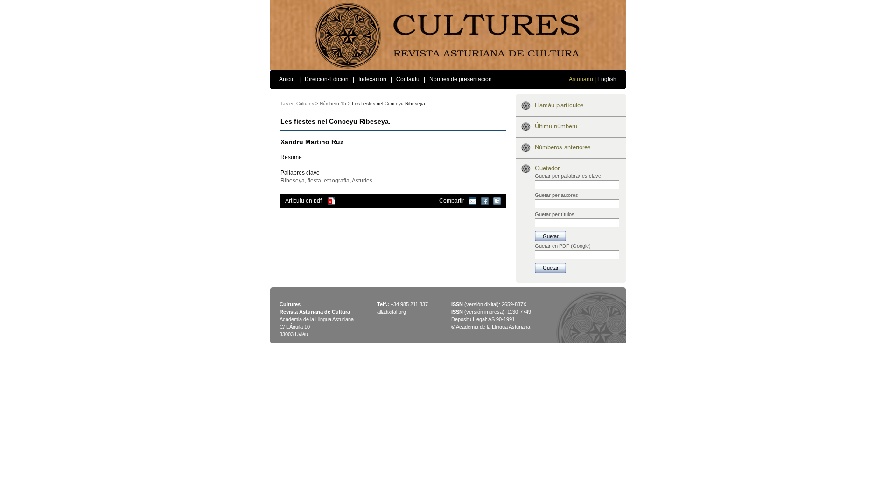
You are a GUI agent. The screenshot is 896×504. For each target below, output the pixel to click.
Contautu (408, 79)
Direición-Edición (327, 79)
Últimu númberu (556, 126)
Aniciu (287, 79)
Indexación (372, 79)
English (606, 79)
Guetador (547, 168)
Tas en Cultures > (299, 103)
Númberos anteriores (563, 147)
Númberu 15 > (335, 103)
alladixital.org (391, 312)
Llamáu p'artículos (559, 105)
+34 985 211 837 (409, 304)
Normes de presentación (460, 79)
